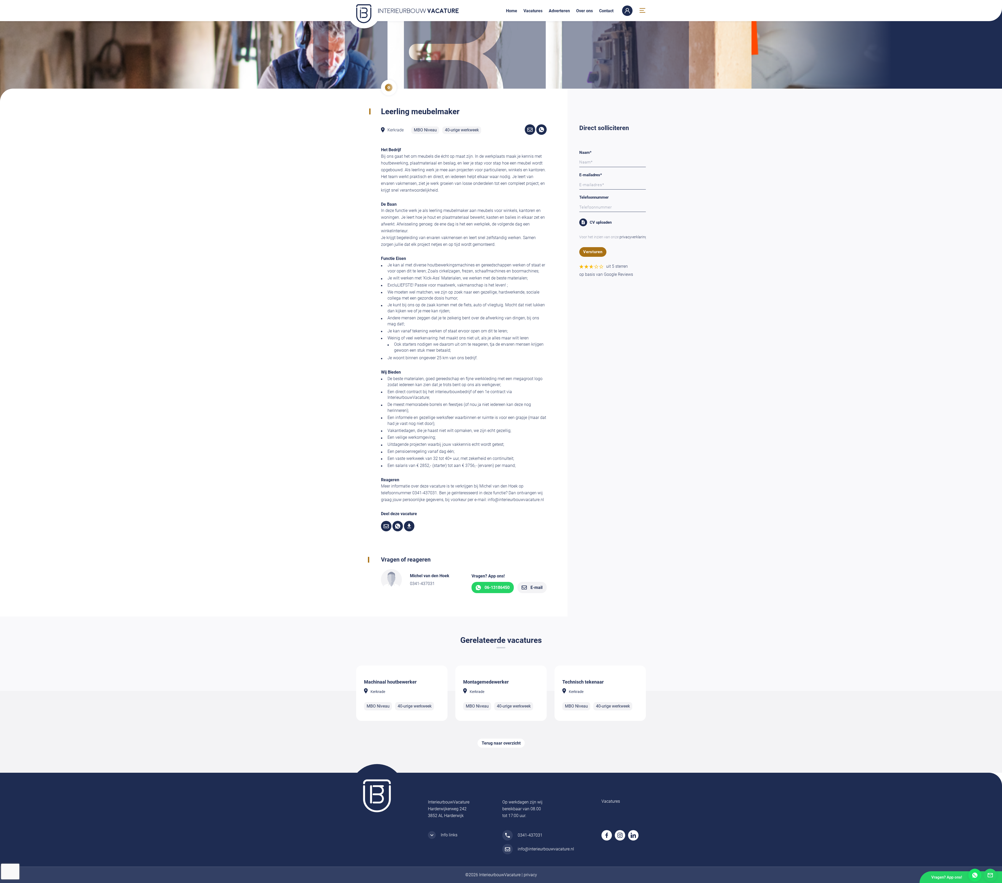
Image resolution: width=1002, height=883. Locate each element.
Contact (606, 10)
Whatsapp (974, 875)
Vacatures (532, 10)
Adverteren (559, 10)
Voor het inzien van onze (613, 237)
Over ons (584, 10)
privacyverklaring (633, 237)
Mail (990, 875)
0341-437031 (422, 583)
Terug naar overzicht (501, 743)
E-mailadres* (590, 175)
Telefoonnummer (594, 197)
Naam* (585, 152)
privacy (530, 874)
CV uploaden (601, 222)
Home (511, 10)
